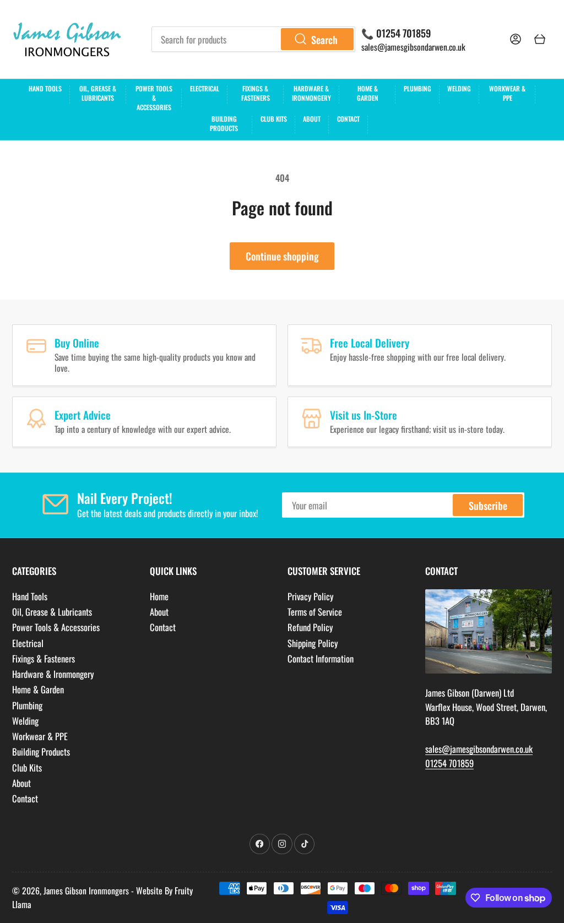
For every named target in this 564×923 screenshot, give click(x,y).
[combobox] (253, 39)
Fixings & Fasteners (255, 93)
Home (159, 596)
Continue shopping (282, 255)
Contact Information (321, 658)
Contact (348, 118)
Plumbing (417, 88)
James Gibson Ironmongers (86, 890)
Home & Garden (367, 93)
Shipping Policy (313, 643)
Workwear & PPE (507, 93)
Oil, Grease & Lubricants (97, 93)
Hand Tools (45, 88)
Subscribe (488, 505)
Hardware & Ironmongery (311, 93)
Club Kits (274, 118)
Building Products (224, 123)
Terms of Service (315, 611)
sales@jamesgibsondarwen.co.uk (413, 46)
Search (324, 39)
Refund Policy (310, 627)
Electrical (204, 88)
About (312, 118)
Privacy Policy (310, 596)
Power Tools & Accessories (153, 96)
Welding (459, 88)
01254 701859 (449, 763)
